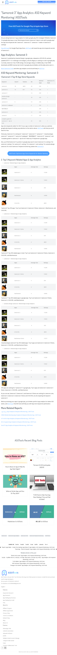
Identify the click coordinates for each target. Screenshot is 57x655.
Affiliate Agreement (8, 610)
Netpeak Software (7, 633)
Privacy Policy (6, 613)
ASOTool (41, 68)
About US (5, 623)
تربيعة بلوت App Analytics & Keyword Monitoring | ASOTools (17, 411)
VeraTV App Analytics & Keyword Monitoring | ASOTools (17, 425)
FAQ (4, 602)
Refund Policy (6, 618)
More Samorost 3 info (7, 68)
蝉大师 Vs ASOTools (42, 521)
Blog (4, 620)
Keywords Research (8, 593)
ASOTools (28, 48)
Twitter (17, 544)
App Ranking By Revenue (9, 598)
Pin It (46, 544)
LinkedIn (41, 544)
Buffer (36, 544)
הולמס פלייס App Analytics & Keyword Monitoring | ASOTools (17, 418)
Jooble (4, 635)
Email (31, 544)
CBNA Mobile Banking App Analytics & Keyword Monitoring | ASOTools (21, 415)
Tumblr (27, 544)
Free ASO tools (5, 48)
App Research (6, 595)
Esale (4, 643)
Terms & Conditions (8, 615)
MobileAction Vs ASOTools (15, 521)
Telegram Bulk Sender (8, 640)
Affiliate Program (7, 608)
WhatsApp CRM (7, 628)
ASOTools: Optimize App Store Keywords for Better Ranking (28, 153)
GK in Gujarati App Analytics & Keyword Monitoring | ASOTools (18, 422)
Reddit (22, 544)
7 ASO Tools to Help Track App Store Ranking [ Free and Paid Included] (41, 497)
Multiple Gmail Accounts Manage (11, 638)
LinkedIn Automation (8, 631)
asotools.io (40, 146)
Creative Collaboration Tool (10, 645)
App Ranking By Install (8, 600)
